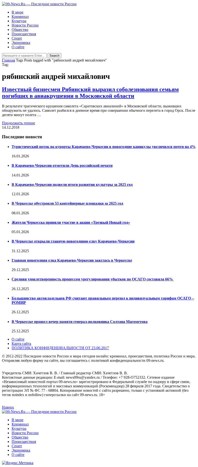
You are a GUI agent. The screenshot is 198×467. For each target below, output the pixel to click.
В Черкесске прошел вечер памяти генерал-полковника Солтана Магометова (80, 322)
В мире (17, 12)
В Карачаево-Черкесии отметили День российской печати (62, 165)
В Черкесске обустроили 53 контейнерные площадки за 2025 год (67, 203)
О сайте (18, 47)
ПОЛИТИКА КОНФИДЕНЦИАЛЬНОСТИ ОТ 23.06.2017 (60, 348)
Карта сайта (21, 344)
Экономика (21, 43)
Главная (8, 60)
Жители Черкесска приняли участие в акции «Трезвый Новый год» (71, 222)
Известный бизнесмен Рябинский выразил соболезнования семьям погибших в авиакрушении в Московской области (90, 92)
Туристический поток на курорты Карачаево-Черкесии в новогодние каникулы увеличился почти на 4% (104, 147)
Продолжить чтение (18, 123)
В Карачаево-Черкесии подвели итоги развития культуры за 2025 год (72, 184)
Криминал (20, 16)
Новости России (25, 25)
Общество (20, 30)
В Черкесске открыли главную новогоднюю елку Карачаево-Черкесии (73, 241)
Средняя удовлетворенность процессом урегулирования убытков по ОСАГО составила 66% (93, 279)
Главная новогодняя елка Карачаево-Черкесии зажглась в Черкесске (72, 260)
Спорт (17, 38)
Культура (19, 21)
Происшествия (24, 34)
